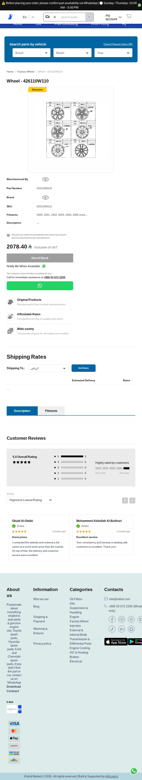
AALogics (111, 776)
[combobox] (15, 52)
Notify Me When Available (23, 266)
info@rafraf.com (119, 599)
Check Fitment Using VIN (118, 44)
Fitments (12, 214)
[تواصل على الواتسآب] (133, 771)
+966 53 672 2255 (54, 277)
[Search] (89, 17)
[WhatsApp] (40, 285)
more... (83, 214)
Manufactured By (17, 179)
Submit (19, 709)
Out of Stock (39, 258)
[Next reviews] (132, 500)
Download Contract (14, 689)
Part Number (14, 188)
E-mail (10, 702)
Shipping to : (16, 368)
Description (14, 222)
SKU (9, 206)
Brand (10, 197)
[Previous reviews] (125, 500)
